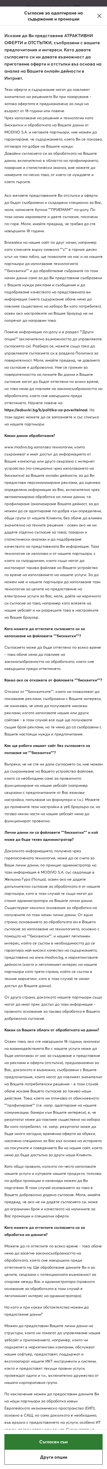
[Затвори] (99, 15)
